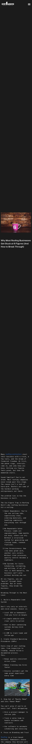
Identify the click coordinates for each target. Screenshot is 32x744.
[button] (29, 4)
